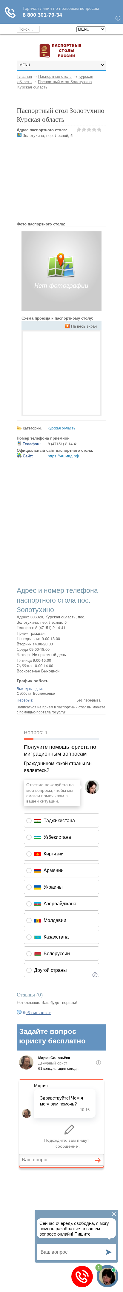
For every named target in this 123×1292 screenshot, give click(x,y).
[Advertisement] (61, 184)
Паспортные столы (55, 76)
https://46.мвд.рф (63, 456)
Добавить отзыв (37, 1012)
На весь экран (84, 326)
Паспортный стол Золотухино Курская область (54, 84)
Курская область (61, 427)
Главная (24, 76)
